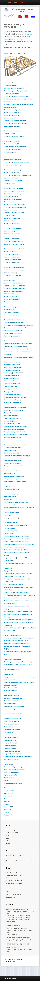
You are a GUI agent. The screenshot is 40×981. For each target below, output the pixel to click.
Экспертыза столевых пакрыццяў (14, 212)
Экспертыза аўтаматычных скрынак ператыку (18, 175)
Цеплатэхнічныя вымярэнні (12, 463)
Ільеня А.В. (7, 801)
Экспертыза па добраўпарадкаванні (15, 204)
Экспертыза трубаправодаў (12, 275)
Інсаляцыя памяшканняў (11, 518)
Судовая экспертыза (10, 85)
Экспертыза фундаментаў (12, 218)
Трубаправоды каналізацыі (12, 394)
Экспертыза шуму (9, 118)
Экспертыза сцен (9, 215)
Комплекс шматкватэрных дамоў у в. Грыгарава (19, 638)
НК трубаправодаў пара (11, 489)
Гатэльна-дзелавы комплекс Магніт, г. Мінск (17, 539)
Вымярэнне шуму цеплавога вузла (14, 432)
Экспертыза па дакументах (12, 307)
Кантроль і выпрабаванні (13, 894)
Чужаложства (8, 735)
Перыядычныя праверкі (11, 724)
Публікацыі (9, 843)
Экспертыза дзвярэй (10, 231)
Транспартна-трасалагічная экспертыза (16, 146)
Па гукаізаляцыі (9, 533)
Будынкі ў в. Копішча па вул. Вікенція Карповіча (18, 619)
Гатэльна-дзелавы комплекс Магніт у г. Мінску (18, 662)
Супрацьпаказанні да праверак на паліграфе (18, 756)
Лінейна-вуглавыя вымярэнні (13, 460)
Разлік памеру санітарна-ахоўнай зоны (16, 525)
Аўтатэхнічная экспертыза (12, 141)
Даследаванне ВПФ (10, 740)
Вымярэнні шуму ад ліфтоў (12, 423)
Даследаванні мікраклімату (12, 453)
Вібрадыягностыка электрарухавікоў (15, 481)
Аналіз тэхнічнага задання (12, 364)
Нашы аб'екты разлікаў (11, 531)
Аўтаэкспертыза (9, 309)
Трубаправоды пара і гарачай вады (15, 397)
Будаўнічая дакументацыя (12, 126)
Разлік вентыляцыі (9, 528)
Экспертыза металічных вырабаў (14, 267)
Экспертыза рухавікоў (11, 178)
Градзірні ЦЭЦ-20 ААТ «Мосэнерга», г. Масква (18, 573)
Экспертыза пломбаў (10, 272)
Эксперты (7, 788)
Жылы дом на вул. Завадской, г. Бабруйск (16, 643)
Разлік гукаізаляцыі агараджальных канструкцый (19, 507)
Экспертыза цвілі (9, 221)
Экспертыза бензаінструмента (13, 241)
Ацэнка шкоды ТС (9, 777)
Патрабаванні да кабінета (12, 751)
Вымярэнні (7, 413)
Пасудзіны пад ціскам (10, 386)
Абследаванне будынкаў (11, 695)
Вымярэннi (9, 889)
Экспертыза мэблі (9, 133)
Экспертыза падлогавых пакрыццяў (15, 207)
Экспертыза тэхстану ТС (11, 144)
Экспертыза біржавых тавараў (13, 410)
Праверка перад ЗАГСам (11, 737)
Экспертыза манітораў (11, 254)
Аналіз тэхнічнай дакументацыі (13, 767)
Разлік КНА (7, 515)
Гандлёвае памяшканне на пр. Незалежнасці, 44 (19, 544)
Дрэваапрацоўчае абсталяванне (14, 373)
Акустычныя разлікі (10, 496)
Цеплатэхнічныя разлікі (11, 522)
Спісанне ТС (8, 780)
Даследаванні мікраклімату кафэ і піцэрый (17, 455)
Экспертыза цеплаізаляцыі (12, 223)
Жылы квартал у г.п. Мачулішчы (13, 598)
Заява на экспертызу (10, 315)
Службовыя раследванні (11, 721)
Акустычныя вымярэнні (11, 415)
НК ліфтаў (7, 486)
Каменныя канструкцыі (11, 701)
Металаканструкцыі (10, 703)
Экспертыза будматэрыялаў (12, 228)
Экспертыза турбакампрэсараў (13, 180)
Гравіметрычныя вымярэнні (12, 447)
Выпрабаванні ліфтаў (10, 685)
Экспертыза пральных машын (13, 291)
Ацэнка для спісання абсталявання (14, 769)
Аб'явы (8, 841)
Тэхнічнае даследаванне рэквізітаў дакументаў (18, 325)
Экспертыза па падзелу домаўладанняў (16, 96)
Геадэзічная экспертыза (11, 93)
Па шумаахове (8, 568)
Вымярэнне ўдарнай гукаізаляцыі (14, 429)
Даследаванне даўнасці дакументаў (15, 328)
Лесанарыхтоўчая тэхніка (12, 383)
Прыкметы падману (10, 748)
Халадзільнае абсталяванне (12, 402)
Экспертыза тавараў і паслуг (12, 170)
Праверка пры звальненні (12, 729)
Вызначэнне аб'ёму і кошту (12, 193)
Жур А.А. (6, 798)
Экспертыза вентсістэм (11, 196)
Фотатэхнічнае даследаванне (13, 330)
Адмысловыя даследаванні (12, 341)
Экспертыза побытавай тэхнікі (13, 283)
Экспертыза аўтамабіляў (11, 172)
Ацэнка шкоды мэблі (10, 775)
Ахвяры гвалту (8, 727)
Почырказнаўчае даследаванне (13, 322)
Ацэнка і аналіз (8, 764)
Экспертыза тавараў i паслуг (14, 875)
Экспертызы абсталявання (12, 362)
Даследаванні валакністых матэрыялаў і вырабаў (19, 357)
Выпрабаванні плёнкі (10, 690)
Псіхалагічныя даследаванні (12, 718)
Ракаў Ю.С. (7, 812)
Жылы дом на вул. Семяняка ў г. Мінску (16, 549)
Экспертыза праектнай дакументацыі (15, 91)
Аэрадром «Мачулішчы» (11, 571)
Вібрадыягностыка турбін (12, 479)
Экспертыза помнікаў (10, 210)
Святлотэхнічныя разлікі (11, 512)
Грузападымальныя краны (12, 370)
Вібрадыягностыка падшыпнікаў (14, 476)
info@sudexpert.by (15, 925)
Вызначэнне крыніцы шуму (12, 440)
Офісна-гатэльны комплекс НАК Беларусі (16, 536)
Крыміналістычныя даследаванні (14, 320)
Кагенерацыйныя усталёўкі (12, 375)
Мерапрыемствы (11, 835)
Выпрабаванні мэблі (10, 688)
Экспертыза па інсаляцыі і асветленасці (16, 123)
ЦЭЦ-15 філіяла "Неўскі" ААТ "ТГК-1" (15, 576)
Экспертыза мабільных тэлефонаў (14, 288)
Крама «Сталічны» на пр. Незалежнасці (16, 592)
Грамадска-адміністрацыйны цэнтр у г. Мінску (18, 563)
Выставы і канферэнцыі (13, 832)
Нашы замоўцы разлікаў (11, 669)
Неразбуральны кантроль (12, 470)
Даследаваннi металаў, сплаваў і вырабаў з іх (18, 343)
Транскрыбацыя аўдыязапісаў (13, 783)
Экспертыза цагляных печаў (12, 112)
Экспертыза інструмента (11, 238)
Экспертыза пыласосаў (11, 294)
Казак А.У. (7, 804)
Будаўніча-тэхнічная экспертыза (14, 88)
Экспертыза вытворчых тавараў (14, 136)
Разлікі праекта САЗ (10, 499)
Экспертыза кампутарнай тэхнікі (14, 249)
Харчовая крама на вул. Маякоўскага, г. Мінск (18, 664)
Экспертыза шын (9, 183)
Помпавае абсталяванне (11, 389)
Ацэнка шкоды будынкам (11, 772)
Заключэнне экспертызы (11, 759)
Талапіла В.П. (8, 815)
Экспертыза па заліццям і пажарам (14, 110)
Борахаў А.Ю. (8, 796)
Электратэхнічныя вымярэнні (13, 466)
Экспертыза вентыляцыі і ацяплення (15, 120)
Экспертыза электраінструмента (14, 244)
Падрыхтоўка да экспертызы (12, 754)
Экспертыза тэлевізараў (11, 296)
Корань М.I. (7, 809)
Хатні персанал (8, 732)
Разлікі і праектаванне (11, 494)
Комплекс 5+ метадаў (10, 743)
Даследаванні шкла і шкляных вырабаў (16, 346)
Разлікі (8, 891)
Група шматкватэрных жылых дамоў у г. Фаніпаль (19, 595)
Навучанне (9, 838)
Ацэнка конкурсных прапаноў (13, 367)
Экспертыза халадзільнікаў (12, 299)
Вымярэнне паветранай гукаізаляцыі (15, 426)
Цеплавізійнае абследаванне (13, 713)
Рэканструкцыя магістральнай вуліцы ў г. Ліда (18, 611)
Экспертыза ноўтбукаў (11, 251)
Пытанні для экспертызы (11, 312)
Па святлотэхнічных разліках (12, 635)
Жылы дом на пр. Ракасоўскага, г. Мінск (16, 640)
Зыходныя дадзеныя (10, 152)
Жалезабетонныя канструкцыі (13, 698)
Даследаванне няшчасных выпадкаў (15, 407)
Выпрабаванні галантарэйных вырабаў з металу (19, 682)
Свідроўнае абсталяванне (12, 392)
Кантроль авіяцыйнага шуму (13, 437)
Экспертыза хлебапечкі (11, 302)
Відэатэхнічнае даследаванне (13, 333)
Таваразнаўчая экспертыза (12, 131)
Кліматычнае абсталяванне (12, 381)
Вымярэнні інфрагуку (10, 421)
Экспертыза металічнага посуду (14, 270)
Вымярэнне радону (10, 450)
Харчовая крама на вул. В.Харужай (14, 547)
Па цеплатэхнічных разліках (12, 659)
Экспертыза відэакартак (11, 262)
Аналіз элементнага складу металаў (15, 445)
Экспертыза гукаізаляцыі (11, 115)
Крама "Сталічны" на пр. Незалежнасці (16, 541)
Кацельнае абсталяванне (12, 378)
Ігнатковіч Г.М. (8, 793)
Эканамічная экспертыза (11, 157)
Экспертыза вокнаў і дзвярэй (13, 199)
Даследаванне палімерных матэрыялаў (16, 349)
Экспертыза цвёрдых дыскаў (12, 257)
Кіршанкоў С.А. (8, 807)
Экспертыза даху (9, 202)
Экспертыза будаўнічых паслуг (13, 188)
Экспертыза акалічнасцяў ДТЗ (13, 149)
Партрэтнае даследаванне (12, 336)
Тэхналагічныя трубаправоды (13, 400)
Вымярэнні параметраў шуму (13, 418)
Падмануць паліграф (10, 745)
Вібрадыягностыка (9, 473)
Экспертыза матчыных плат (12, 259)
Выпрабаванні (8, 674)
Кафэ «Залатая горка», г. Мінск (13, 584)
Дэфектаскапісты (9, 790)
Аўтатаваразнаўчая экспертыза (13, 159)
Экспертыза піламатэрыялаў (12, 234)
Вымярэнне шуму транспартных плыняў (16, 434)
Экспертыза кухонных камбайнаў (14, 285)
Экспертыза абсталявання (14, 883)
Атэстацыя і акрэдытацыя (13, 830)
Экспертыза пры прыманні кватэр (14, 191)
